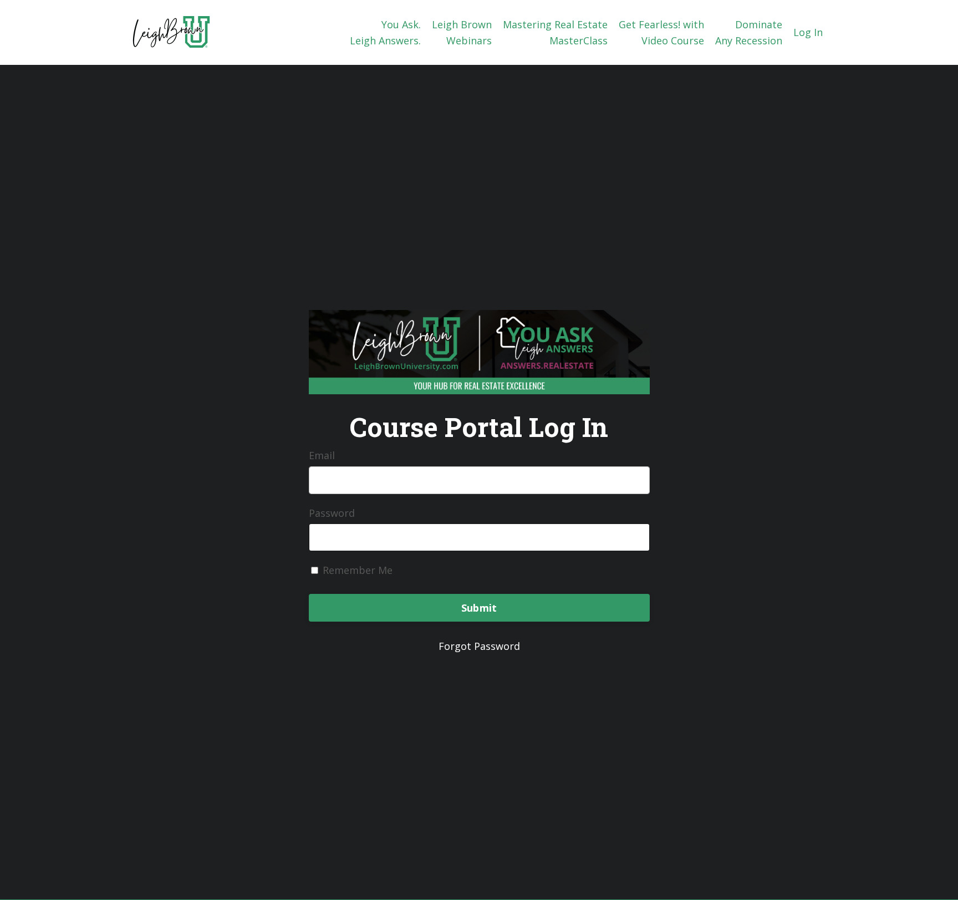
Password (332, 513)
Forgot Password (479, 646)
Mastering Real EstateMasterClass (555, 32)
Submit (479, 607)
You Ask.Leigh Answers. (385, 32)
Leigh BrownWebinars (462, 32)
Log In (808, 32)
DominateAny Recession (748, 32)
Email (322, 455)
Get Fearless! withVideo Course (661, 32)
